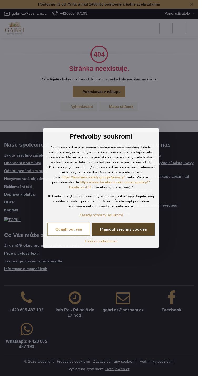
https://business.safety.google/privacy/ (93, 177)
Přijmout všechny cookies (123, 229)
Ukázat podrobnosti (101, 241)
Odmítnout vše (68, 229)
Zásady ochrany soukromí (101, 215)
